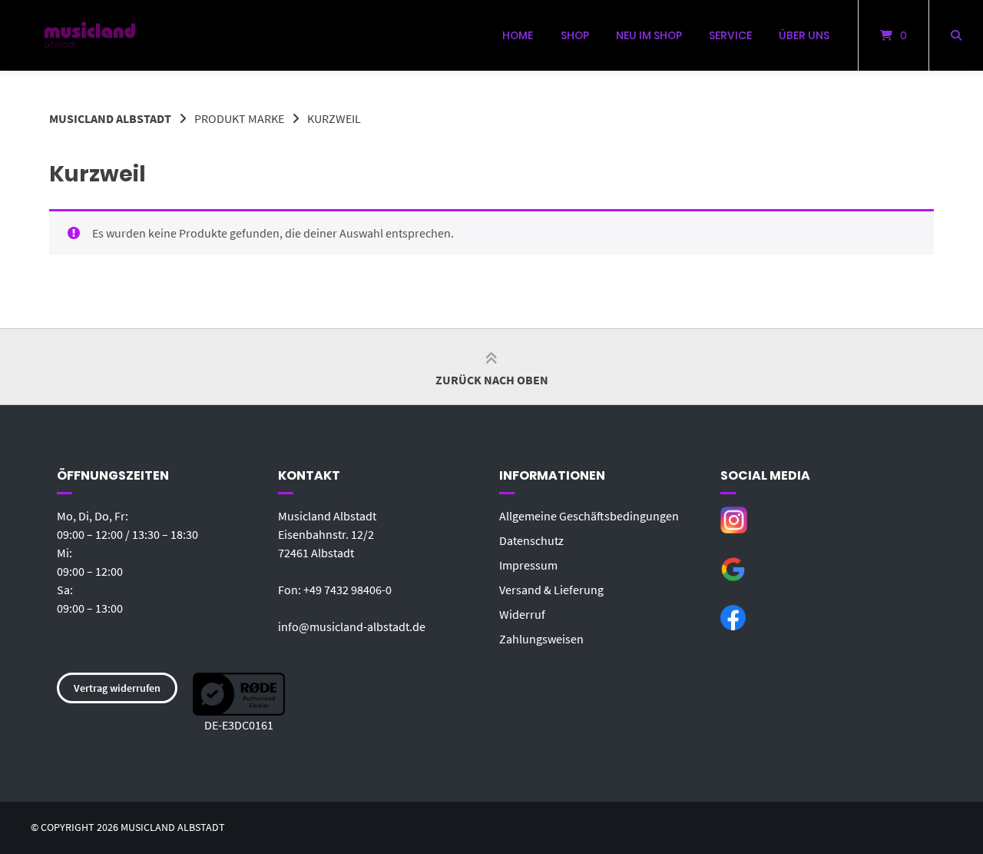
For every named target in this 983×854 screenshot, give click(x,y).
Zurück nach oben (491, 379)
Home (517, 35)
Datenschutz (531, 540)
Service (730, 35)
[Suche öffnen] (956, 35)
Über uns (804, 35)
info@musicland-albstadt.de (351, 626)
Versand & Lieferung (551, 589)
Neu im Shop (649, 35)
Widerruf (522, 614)
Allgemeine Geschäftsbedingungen (589, 515)
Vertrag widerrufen (117, 688)
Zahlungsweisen (541, 638)
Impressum (528, 565)
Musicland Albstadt (110, 118)
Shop (575, 35)
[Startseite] (90, 35)
